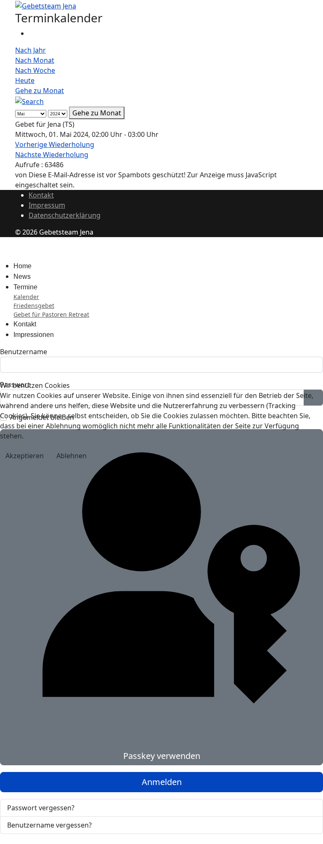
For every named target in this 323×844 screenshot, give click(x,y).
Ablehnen (71, 455)
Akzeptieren (24, 455)
